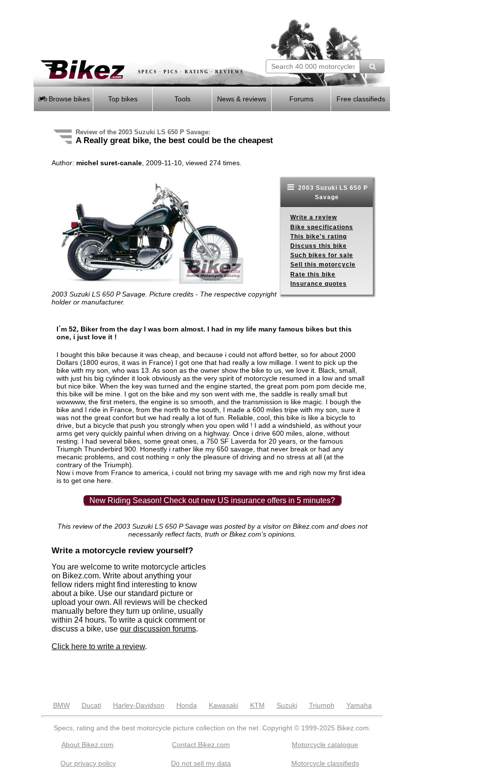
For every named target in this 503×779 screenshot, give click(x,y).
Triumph (322, 705)
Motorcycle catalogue (325, 745)
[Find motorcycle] (372, 66)
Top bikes (123, 99)
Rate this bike (312, 274)
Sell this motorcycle (323, 264)
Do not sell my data (201, 763)
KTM (257, 705)
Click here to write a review (98, 646)
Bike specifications (321, 227)
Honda (186, 705)
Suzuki (287, 705)
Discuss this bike (318, 245)
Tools (182, 99)
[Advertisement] (148, 29)
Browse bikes (68, 99)
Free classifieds (360, 99)
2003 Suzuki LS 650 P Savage (332, 192)
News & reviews (241, 99)
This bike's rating (318, 236)
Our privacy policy (88, 763)
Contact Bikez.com (201, 745)
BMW (61, 705)
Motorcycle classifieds (325, 763)
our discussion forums (158, 629)
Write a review (313, 217)
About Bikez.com (87, 745)
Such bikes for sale (321, 255)
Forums (301, 99)
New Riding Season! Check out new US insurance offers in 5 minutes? (212, 500)
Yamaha (359, 705)
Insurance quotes (318, 283)
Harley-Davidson (139, 705)
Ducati (91, 705)
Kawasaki (223, 705)
